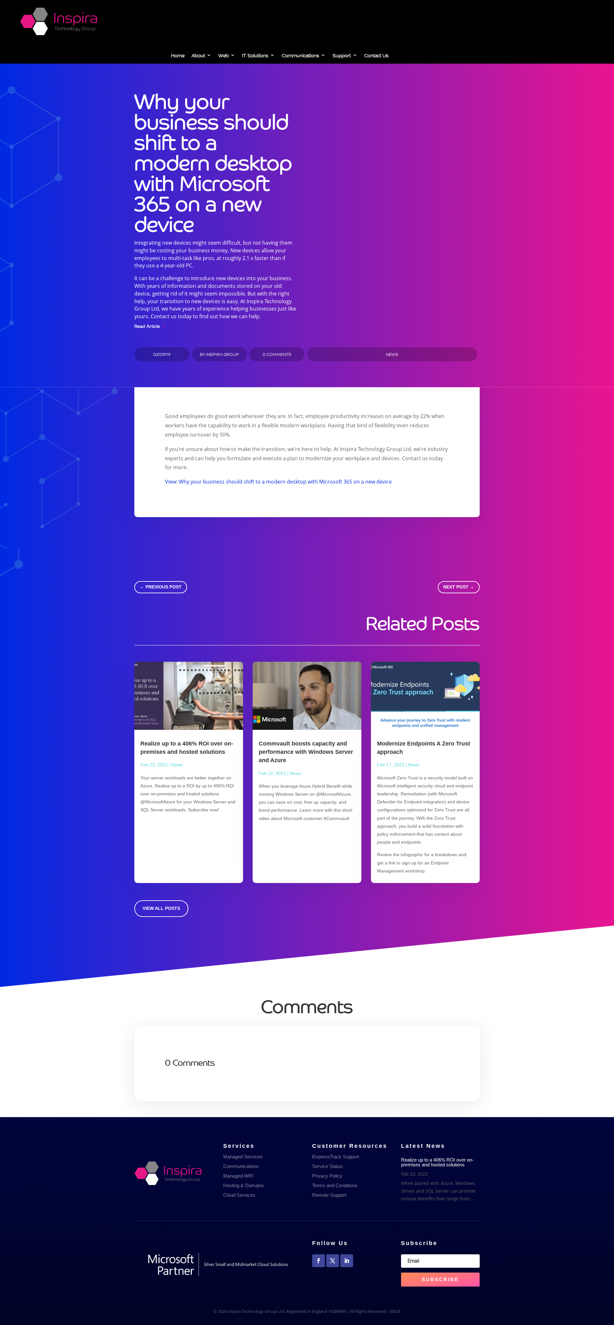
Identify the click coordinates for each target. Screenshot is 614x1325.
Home (178, 56)
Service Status (327, 1166)
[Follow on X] (332, 1260)
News (392, 354)
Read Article (147, 325)
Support (342, 56)
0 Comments (277, 354)
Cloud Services (239, 1195)
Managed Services (243, 1156)
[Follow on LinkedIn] (346, 1260)
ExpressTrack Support (335, 1156)
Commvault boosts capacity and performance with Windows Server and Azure (306, 751)
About (198, 56)
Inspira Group (222, 354)
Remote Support (329, 1195)
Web (223, 56)
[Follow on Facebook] (318, 1260)
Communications (300, 56)
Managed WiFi (238, 1176)
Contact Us (376, 56)
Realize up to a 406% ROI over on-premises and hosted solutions (437, 1162)
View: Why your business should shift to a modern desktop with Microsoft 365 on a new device (278, 481)
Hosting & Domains (243, 1185)
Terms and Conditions (335, 1185)
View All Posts (161, 908)
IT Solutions (255, 56)
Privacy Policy (327, 1176)
